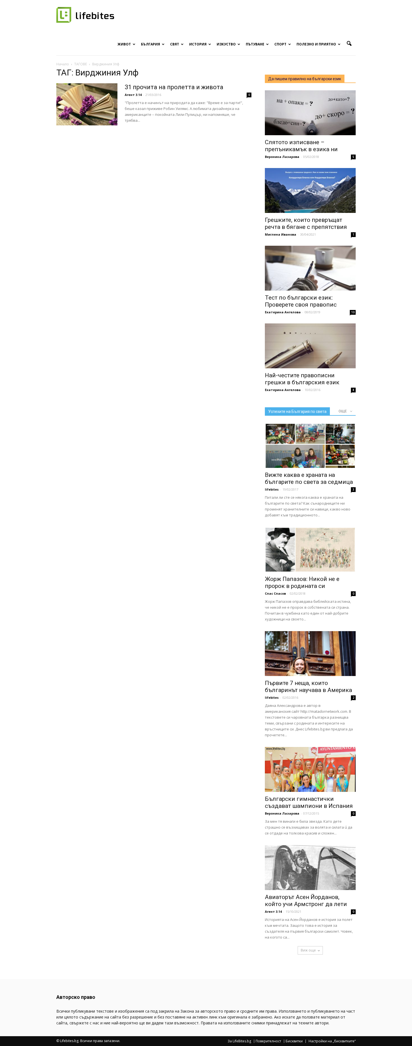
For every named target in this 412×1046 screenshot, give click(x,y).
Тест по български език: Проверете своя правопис (301, 301)
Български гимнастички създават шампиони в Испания (309, 802)
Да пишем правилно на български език (304, 79)
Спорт (280, 44)
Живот (124, 44)
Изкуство (226, 44)
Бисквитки (294, 1041)
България (150, 44)
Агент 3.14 (133, 95)
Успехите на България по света (297, 411)
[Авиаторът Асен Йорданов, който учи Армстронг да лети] (310, 867)
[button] (349, 43)
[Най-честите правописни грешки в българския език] (310, 345)
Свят (174, 44)
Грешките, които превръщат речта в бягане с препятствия (306, 223)
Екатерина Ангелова (283, 312)
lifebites (272, 489)
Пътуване (255, 44)
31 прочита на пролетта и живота (174, 87)
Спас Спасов (275, 593)
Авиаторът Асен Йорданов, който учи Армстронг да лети (306, 900)
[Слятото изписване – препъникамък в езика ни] (310, 112)
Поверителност (268, 1041)
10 (353, 312)
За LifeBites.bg (239, 1041)
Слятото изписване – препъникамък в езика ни (301, 146)
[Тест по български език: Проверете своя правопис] (310, 268)
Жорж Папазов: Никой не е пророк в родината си (302, 582)
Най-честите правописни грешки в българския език (302, 379)
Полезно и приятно (316, 44)
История (198, 44)
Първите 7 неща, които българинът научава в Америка (308, 686)
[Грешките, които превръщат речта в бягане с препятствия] (310, 190)
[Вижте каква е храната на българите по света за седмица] (310, 445)
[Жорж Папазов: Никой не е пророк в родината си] (310, 549)
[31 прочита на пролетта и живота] (86, 104)
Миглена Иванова (280, 234)
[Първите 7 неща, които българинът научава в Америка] (310, 653)
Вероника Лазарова (282, 157)
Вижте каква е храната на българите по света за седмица (309, 478)
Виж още (308, 950)
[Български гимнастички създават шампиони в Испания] (310, 769)
